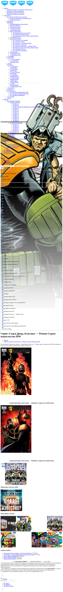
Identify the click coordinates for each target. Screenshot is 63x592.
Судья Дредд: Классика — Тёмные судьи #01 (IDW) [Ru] (31, 403)
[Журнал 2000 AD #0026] (39, 540)
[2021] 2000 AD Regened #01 (11, 556)
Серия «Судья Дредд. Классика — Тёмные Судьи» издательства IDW (22, 341)
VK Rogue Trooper (8, 153)
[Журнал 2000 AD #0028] (54, 540)
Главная (6, 340)
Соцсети (3, 158)
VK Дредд (6, 150)
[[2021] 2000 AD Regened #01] (24, 524)
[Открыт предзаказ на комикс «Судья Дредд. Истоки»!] (8, 524)
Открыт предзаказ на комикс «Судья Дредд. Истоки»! (18, 553)
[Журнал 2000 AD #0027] (8, 540)
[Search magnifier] (2, 168)
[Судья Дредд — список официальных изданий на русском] (54, 524)
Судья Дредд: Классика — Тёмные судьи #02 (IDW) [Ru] (31, 461)
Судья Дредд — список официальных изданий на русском (19, 554)
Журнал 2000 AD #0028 (10, 557)
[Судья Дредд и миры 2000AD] (17, 5)
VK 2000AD (7, 151)
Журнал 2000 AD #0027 (10, 558)
